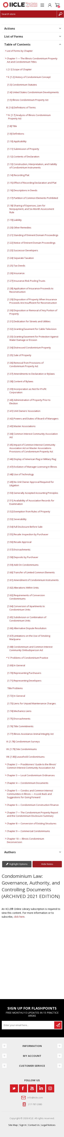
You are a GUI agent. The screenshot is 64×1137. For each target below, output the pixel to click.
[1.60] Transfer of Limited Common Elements (31, 572)
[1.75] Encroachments (18, 718)
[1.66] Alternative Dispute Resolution (26, 628)
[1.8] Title (12, 126)
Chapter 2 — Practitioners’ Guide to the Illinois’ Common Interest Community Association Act (31, 766)
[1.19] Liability (14, 219)
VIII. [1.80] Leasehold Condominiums (25, 756)
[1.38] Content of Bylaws (20, 381)
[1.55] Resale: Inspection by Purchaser (27, 534)
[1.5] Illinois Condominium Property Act (27, 99)
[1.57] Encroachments (18, 549)
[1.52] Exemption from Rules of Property (28, 511)
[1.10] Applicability (16, 141)
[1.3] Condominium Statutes (22, 84)
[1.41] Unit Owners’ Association (23, 411)
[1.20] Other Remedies (19, 227)
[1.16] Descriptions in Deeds (22, 190)
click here (19, 916)
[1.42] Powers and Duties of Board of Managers (32, 418)
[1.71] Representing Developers (24, 680)
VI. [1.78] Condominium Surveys (23, 741)
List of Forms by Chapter (20, 50)
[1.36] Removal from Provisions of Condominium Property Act (25, 364)
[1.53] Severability (16, 519)
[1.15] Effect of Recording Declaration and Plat (31, 182)
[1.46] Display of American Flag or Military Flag (31, 459)
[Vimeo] (41, 1088)
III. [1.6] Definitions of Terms (21, 107)
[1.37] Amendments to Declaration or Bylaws (31, 373)
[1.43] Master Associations (21, 426)
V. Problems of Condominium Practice (28, 657)
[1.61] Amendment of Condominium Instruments (33, 580)
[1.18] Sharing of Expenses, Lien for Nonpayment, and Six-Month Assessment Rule (30, 209)
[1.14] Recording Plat (18, 175)
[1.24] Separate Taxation (20, 258)
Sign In (22, 1125)
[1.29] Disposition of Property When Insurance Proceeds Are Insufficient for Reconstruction (32, 301)
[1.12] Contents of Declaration (23, 156)
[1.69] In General (16, 665)
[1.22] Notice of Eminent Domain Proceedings (31, 242)
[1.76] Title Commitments (20, 726)
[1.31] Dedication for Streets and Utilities (28, 321)
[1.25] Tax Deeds (16, 265)
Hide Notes (47, 864)
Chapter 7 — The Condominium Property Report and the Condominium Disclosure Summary (32, 814)
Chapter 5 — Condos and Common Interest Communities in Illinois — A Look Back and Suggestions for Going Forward (30, 794)
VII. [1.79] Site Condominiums (21, 749)
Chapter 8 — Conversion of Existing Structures (31, 823)
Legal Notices (48, 1125)
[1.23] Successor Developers (22, 250)
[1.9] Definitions (15, 133)
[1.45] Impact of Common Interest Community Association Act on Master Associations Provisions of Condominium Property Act (31, 448)
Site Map (13, 1125)
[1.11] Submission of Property (23, 148)
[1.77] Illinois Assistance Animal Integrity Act (30, 733)
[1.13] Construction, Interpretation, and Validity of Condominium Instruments (32, 166)
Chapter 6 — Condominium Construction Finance (33, 804)
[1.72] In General (16, 695)
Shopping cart (57, 5)
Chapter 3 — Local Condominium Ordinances (31, 775)
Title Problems (15, 688)
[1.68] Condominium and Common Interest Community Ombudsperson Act (29, 648)
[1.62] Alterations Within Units (23, 587)
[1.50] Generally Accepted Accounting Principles (32, 492)
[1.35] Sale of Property (19, 355)
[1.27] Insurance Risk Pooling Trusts (26, 280)
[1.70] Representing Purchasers (24, 673)
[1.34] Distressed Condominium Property (29, 347)
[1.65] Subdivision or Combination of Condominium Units (26, 619)
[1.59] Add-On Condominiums (23, 564)
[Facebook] (23, 1088)
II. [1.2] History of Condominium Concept (29, 77)
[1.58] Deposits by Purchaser (22, 557)
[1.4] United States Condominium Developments (33, 92)
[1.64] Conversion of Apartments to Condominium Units (26, 608)
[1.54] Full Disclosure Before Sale (24, 526)
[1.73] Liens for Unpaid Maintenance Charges (31, 703)
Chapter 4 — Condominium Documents (27, 782)
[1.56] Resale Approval (19, 542)
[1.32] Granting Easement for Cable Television (32, 329)
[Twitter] (14, 1088)
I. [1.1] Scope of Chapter (19, 69)
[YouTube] (32, 1088)
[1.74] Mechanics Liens (19, 711)
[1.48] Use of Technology (20, 474)
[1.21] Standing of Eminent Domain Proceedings (32, 235)
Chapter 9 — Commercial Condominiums (28, 831)
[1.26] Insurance (16, 273)
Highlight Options (18, 864)
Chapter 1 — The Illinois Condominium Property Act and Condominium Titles (32, 60)
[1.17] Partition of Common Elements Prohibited (32, 198)
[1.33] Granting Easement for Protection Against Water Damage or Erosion (32, 338)
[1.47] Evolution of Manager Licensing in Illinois (32, 466)
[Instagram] (50, 1088)
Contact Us (34, 1125)
